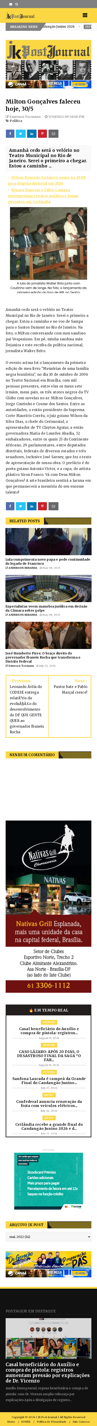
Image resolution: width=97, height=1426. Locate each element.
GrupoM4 (49, 1022)
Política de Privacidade (52, 1422)
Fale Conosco (81, 1422)
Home (11, 1422)
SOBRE (25, 1422)
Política (16, 121)
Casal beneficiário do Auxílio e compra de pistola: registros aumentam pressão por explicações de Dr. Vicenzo (48, 1373)
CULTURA (49, 1072)
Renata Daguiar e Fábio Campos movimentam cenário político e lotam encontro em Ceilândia (43, 196)
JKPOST (61, 26)
